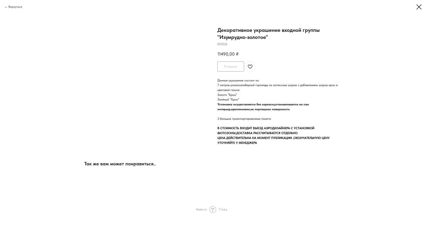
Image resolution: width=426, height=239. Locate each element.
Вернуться (15, 6)
